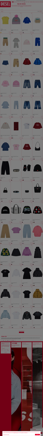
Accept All (37, 434)
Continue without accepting (6, 434)
